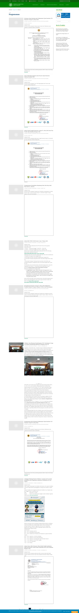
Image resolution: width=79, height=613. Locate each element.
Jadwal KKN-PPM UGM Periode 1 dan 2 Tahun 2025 (36, 241)
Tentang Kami (35, 4)
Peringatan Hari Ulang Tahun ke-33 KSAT (62, 34)
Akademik (42, 4)
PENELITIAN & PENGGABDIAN (52, 4)
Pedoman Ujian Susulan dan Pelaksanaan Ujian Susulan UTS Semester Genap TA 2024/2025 (38, 19)
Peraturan (39, 21)
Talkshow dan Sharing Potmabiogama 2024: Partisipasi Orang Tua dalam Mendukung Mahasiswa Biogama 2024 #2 (38, 344)
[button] (36, 383)
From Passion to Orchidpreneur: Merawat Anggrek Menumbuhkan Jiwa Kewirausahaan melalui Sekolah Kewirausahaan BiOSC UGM (63, 39)
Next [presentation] (51, 369)
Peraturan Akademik (44, 21)
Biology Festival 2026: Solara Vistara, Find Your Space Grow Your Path (62, 50)
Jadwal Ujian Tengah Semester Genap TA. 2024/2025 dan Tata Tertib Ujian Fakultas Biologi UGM (38, 131)
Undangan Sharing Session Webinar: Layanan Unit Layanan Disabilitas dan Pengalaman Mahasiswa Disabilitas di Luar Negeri (38, 480)
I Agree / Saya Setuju (66, 611)
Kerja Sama (61, 4)
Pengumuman (34, 21)
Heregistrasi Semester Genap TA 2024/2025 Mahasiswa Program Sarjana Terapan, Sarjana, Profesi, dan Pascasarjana (38, 286)
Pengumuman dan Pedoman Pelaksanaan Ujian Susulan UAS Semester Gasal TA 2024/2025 (38, 422)
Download (26, 72)
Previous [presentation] (26, 369)
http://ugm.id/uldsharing (34, 495)
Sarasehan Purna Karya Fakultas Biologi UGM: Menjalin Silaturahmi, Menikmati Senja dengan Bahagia (62, 29)
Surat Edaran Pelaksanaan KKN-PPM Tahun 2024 (33, 282)
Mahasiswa (30, 21)
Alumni (67, 4)
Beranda (10, 9)
